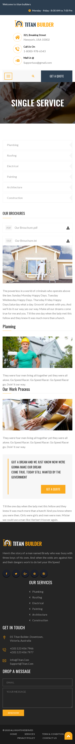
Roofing (12, 155)
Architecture (14, 187)
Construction (15, 197)
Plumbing (12, 144)
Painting (12, 176)
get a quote (53, 489)
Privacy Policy (26, 738)
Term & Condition (53, 734)
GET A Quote (57, 76)
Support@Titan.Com (21, 663)
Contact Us (50, 738)
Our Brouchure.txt (21, 240)
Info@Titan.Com (19, 659)
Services (30, 734)
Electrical (12, 166)
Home (13, 734)
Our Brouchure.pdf (21, 227)
